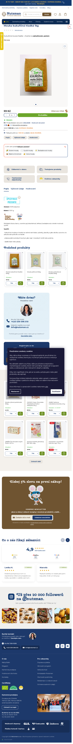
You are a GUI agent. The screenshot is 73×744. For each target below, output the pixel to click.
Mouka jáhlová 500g (34, 272)
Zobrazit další (36, 461)
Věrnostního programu (19, 125)
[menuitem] (6, 21)
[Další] (68, 540)
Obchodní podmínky (8, 8)
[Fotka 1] (35, 104)
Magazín (5, 666)
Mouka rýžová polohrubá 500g (13, 403)
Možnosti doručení (38, 123)
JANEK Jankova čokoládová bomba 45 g (57, 403)
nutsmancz (63, 646)
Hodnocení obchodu (9, 673)
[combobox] (37, 14)
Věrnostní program (44, 666)
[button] (12, 150)
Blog (48, 8)
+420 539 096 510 (12, 647)
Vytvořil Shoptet (8, 739)
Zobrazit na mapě (10, 707)
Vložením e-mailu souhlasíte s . (32, 523)
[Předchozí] (63, 540)
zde (46, 387)
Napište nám (33, 8)
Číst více (7, 40)
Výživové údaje (19, 137)
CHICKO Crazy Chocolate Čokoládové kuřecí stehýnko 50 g (35, 403)
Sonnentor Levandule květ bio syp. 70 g (56, 442)
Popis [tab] (6, 189)
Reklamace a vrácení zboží (47, 681)
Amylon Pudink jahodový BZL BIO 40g (35, 442)
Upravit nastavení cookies (46, 736)
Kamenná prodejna (9, 670)
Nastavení (15, 391)
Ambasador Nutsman (45, 673)
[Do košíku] (20, 414)
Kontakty (42, 8)
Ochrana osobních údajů (46, 684)
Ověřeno (27, 567)
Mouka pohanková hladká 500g (55, 272)
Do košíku (42, 115)
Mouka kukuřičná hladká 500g (14, 272)
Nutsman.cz (57, 646)
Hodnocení (34, 137)
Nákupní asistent (23, 146)
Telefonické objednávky (17, 179)
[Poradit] (66, 382)
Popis (8, 137)
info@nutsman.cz (31, 647)
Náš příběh (6, 662)
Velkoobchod (42, 670)
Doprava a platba (22, 8)
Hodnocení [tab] (31, 189)
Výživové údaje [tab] (17, 189)
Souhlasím (56, 391)
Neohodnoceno (19, 30)
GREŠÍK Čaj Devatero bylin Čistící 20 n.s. (14, 442)
